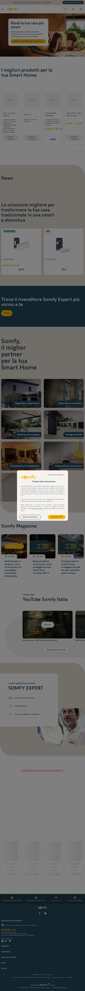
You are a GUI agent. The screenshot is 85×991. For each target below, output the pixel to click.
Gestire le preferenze (30, 517)
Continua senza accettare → (56, 475)
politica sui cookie (37, 508)
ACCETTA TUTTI (57, 517)
